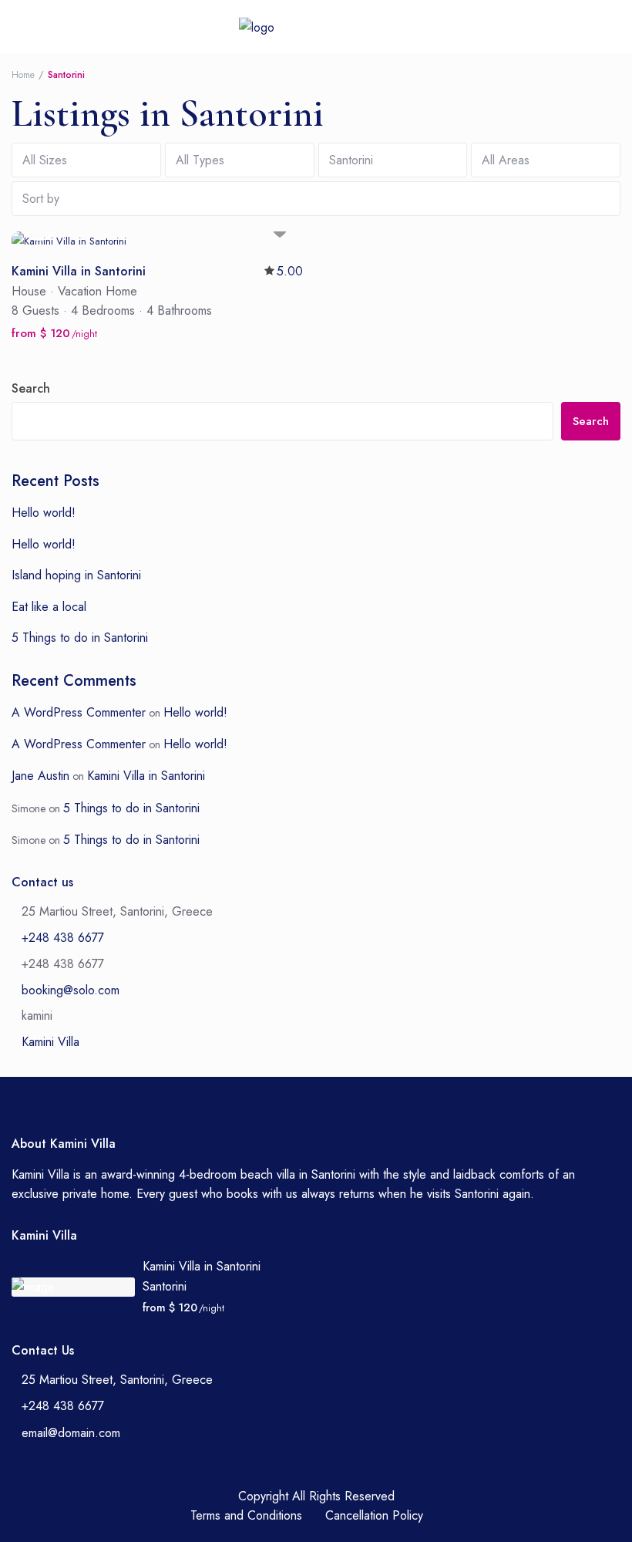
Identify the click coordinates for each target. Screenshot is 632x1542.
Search (31, 388)
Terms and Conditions (246, 1515)
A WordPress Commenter (79, 712)
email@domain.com (71, 1433)
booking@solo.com (70, 990)
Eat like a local (49, 607)
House (29, 291)
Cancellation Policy (374, 1515)
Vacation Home (97, 291)
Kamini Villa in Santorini (146, 775)
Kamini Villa (50, 1042)
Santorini (165, 1286)
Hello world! (44, 512)
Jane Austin (40, 775)
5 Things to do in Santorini (80, 637)
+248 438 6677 (63, 937)
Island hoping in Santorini (76, 575)
